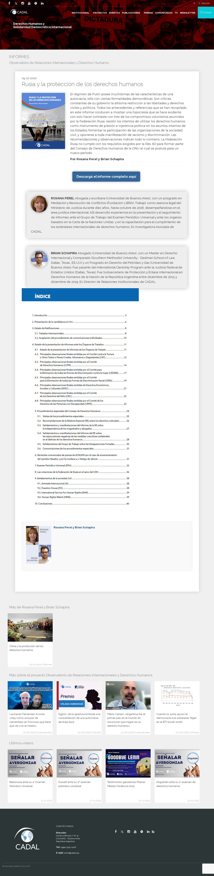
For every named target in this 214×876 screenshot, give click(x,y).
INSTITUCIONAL (80, 13)
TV (176, 13)
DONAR (206, 12)
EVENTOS (114, 13)
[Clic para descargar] (43, 120)
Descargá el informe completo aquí (106, 176)
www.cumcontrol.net (6, 824)
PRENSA (148, 13)
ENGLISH (206, 3)
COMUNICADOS (163, 13)
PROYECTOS (100, 13)
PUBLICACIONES (131, 13)
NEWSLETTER (187, 13)
